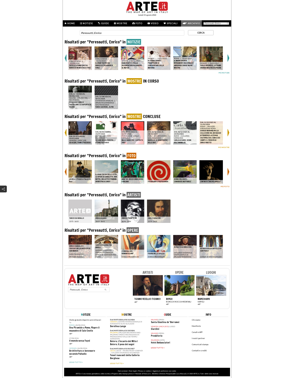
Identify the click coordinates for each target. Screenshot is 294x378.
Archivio (194, 23)
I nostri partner (198, 338)
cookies (148, 371)
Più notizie (224, 73)
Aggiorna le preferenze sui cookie (164, 371)
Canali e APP (197, 332)
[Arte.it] (147, 7)
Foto (139, 23)
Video (155, 23)
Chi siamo (196, 320)
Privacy (140, 371)
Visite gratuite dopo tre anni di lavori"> (85, 325)
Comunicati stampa (200, 344)
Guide (105, 23)
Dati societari (122, 371)
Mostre (122, 23)
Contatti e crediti (199, 350)
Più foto (225, 186)
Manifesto (196, 326)
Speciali (172, 23)
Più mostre (224, 147)
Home (71, 23)
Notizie (88, 23)
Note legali (132, 371)
